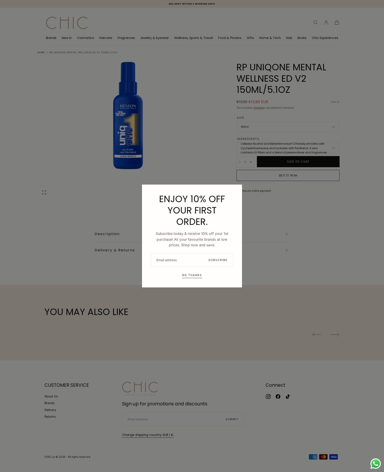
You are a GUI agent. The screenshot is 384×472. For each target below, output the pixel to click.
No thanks (192, 275)
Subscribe (218, 260)
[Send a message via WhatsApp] (376, 464)
